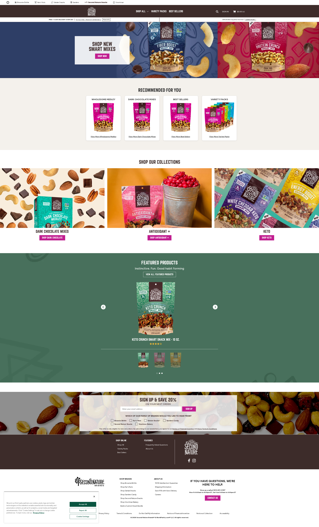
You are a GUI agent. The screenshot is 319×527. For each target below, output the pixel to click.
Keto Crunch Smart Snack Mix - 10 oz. (156, 339)
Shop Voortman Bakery (129, 502)
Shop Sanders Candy (128, 495)
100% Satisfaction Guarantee (166, 483)
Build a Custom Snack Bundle (131, 506)
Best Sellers (176, 11)
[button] (156, 343)
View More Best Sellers (180, 137)
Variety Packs (158, 11)
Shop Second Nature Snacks (131, 498)
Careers (158, 495)
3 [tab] (162, 373)
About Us (149, 449)
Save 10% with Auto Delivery (166, 491)
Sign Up (189, 409)
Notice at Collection (204, 513)
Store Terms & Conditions (207, 429)
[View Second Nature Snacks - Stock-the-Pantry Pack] (219, 117)
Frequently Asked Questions (157, 445)
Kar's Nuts (41, 2)
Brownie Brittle (23, 2)
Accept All (83, 504)
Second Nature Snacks (97, 2)
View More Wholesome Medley (103, 137)
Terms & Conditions (124, 513)
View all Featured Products (159, 274)
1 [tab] (157, 373)
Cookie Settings (83, 517)
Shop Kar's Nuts (126, 487)
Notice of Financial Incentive (183, 429)
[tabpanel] (156, 313)
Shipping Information (163, 487)
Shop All (141, 11)
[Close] (94, 496)
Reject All (83, 510)
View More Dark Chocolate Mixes (142, 137)
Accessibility (224, 513)
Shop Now (102, 56)
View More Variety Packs (219, 137)
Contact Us (212, 498)
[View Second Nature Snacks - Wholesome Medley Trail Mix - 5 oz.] (142, 117)
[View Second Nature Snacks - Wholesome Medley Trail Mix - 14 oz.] (103, 117)
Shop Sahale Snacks (128, 491)
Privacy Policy (38, 513)
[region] (51, 507)
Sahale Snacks (59, 2)
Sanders (75, 2)
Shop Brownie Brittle (128, 483)
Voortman (119, 2)
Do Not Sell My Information (149, 513)
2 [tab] (159, 373)
